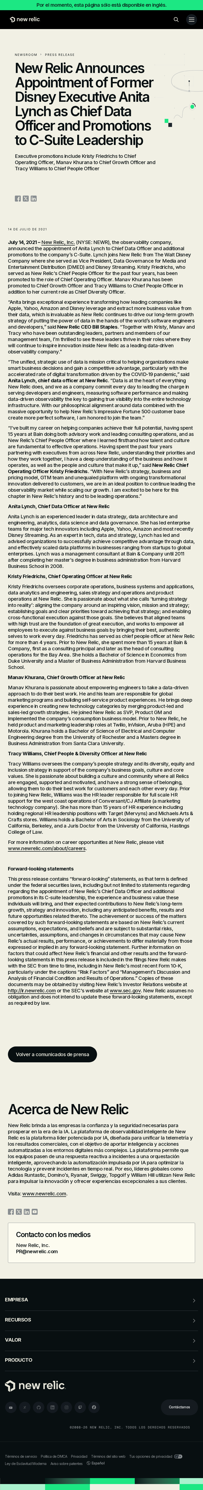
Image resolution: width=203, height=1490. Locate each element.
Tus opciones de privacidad (150, 1456)
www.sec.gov (125, 991)
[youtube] (11, 1407)
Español (98, 1463)
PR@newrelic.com (37, 1251)
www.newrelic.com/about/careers (46, 848)
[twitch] (80, 1407)
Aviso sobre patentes (67, 1463)
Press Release (60, 55)
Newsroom (26, 55)
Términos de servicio (21, 1456)
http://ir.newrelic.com (32, 991)
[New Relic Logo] (24, 19)
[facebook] (94, 1407)
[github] (39, 1407)
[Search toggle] (176, 20)
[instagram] (66, 1407)
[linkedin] (52, 1407)
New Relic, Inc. (58, 242)
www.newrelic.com (44, 1194)
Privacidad (79, 1456)
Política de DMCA (54, 1456)
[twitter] (25, 1407)
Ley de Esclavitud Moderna (26, 1463)
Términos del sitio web (108, 1456)
